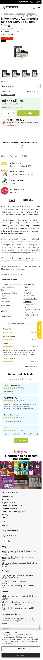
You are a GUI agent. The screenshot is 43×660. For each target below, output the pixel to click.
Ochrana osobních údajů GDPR (13, 512)
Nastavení (21, 649)
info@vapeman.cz (13, 531)
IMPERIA (10, 34)
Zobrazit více (21, 441)
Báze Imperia (29, 284)
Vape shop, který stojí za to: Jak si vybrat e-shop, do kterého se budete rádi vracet (20, 552)
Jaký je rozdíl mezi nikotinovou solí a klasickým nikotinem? (19, 597)
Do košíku (28, 113)
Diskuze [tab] (28, 199)
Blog (3, 521)
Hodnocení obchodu (21, 374)
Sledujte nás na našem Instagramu (21, 457)
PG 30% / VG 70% (30, 299)
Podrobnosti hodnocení (10, 31)
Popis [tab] (12, 199)
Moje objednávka (8, 503)
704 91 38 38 (11, 535)
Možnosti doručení (8, 95)
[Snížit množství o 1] (3, 113)
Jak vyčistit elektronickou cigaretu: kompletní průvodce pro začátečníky (18, 603)
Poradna (5, 518)
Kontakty (5, 500)
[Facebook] (4, 541)
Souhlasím (20, 655)
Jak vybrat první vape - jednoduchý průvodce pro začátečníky (20, 564)
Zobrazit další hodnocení (30, 366)
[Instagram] (9, 541)
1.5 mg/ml (28, 302)
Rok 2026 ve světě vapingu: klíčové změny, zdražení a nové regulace (17, 576)
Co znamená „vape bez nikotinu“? (14, 581)
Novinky (5, 515)
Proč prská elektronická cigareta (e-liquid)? (18, 586)
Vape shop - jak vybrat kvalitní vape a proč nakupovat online (18, 558)
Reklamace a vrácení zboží (12, 506)
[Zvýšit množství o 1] (13, 113)
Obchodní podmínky (9, 509)
